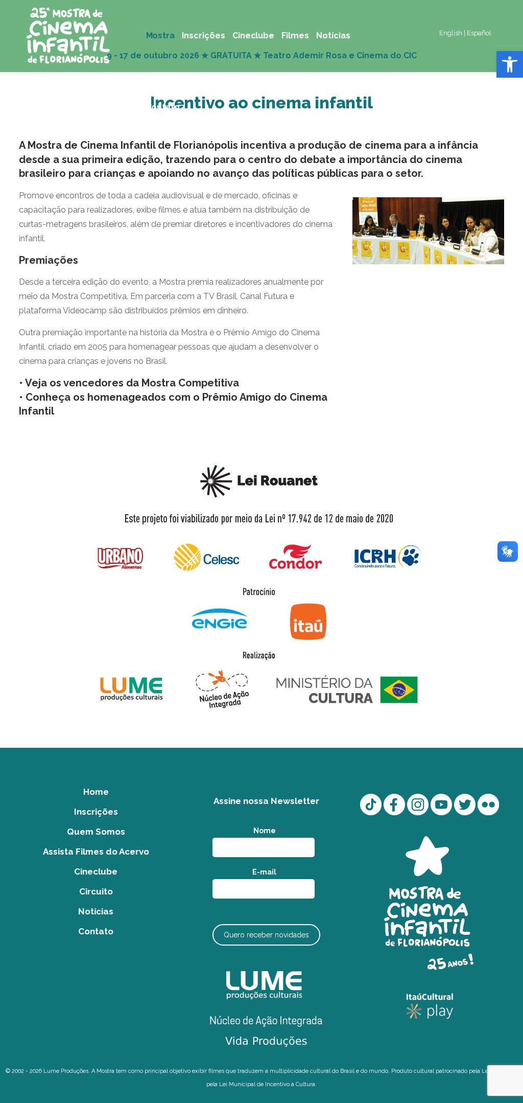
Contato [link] (95, 931)
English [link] (450, 33)
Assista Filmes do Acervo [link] (96, 851)
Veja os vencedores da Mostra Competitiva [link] (132, 383)
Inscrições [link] (96, 812)
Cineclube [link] (95, 871)
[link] (509, 64)
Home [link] (96, 792)
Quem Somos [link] (96, 831)
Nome (266, 830)
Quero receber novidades (266, 935)
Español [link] (479, 33)
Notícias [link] (95, 911)
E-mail (266, 872)
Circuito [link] (96, 891)
